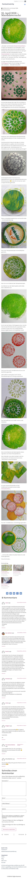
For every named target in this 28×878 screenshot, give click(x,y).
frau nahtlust (8, 633)
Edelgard (7, 725)
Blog (2, 858)
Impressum (4, 849)
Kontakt (3, 862)
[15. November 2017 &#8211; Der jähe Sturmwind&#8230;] (18, 568)
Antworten (3, 627)
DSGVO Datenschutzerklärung (8, 851)
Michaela (7, 678)
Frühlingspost (4, 63)
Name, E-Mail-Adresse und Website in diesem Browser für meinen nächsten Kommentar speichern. (13, 816)
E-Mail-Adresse (6, 803)
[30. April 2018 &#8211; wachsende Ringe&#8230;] (6, 568)
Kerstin (7, 651)
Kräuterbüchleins (5, 488)
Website (4, 809)
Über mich (4, 860)
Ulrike (6, 703)
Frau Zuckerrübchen (10, 744)
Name (4, 798)
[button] (25, 4)
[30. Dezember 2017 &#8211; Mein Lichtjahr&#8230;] (6, 580)
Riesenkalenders (5, 54)
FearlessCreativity (8, 4)
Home (2, 856)
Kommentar (5, 780)
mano (6, 602)
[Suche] (25, 1)
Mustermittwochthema (19, 46)
